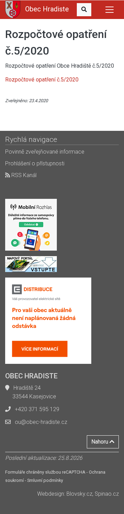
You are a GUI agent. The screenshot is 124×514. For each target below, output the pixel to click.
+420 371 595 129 (37, 409)
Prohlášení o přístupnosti (34, 163)
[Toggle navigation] (109, 9)
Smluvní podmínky (45, 480)
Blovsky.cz (79, 494)
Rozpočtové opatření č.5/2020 (42, 79)
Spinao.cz (107, 494)
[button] (84, 9)
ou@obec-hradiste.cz (41, 422)
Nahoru (100, 441)
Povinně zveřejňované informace (44, 151)
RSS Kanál (23, 175)
